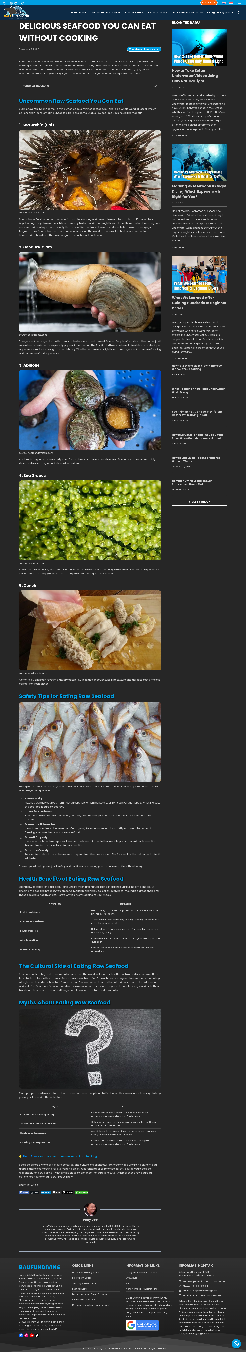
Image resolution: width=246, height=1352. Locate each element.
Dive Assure (131, 1277)
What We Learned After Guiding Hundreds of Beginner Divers (199, 303)
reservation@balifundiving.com (209, 1295)
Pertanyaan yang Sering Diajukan (89, 1294)
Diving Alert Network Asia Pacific (141, 1272)
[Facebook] (5, 3)
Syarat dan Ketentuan (83, 1299)
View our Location (208, 1275)
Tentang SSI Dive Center (84, 1283)
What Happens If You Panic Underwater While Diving (198, 390)
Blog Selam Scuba (82, 1277)
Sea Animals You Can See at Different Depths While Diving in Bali (197, 413)
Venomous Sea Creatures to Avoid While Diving (67, 1156)
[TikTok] (22, 3)
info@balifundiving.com (204, 1290)
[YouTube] (16, 3)
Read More (179, 135)
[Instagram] (11, 3)
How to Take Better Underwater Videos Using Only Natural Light (195, 75)
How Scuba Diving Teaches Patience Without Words (196, 459)
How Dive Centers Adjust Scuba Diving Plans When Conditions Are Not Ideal (197, 436)
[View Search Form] (239, 13)
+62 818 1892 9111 (217, 1281)
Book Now (209, 2)
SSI (127, 1283)
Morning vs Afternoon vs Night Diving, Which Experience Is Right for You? (199, 191)
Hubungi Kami (79, 1288)
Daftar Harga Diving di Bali (216, 12)
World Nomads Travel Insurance (142, 1288)
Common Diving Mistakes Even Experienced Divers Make (192, 482)
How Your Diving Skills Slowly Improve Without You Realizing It (197, 367)
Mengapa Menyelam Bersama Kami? (91, 1305)
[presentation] (199, 47)
